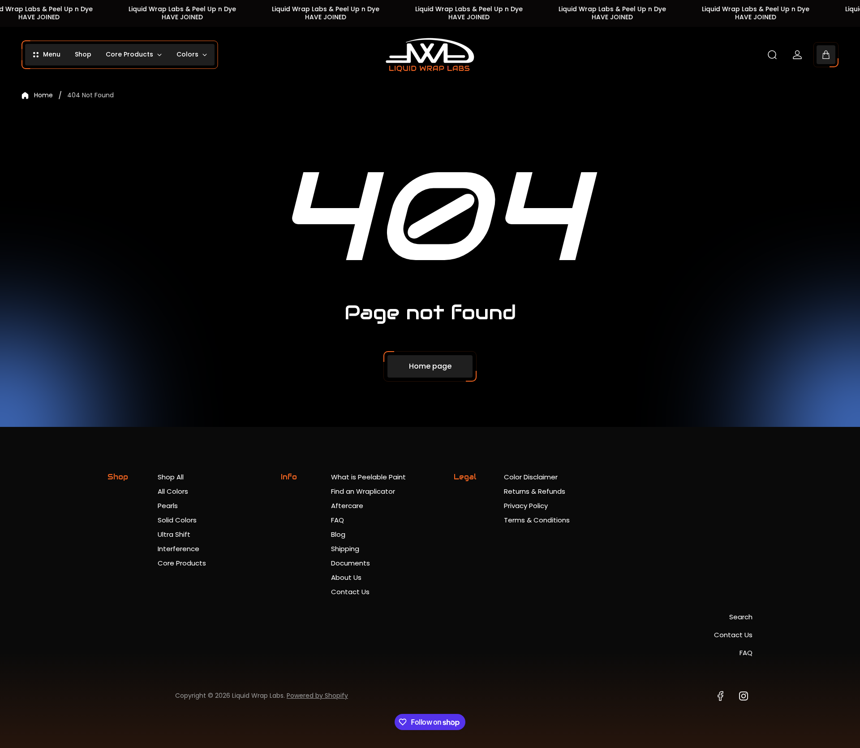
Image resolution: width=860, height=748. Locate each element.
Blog (338, 534)
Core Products (182, 563)
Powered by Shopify (317, 695)
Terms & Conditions (537, 520)
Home (43, 95)
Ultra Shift (174, 534)
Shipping (345, 548)
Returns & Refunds (534, 491)
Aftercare (347, 505)
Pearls (168, 505)
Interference (178, 548)
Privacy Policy (526, 505)
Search (740, 617)
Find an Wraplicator (363, 491)
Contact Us (350, 591)
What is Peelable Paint (368, 477)
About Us (346, 577)
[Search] (772, 55)
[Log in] (797, 55)
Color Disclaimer (531, 477)
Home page (430, 366)
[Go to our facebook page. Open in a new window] (720, 696)
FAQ (337, 520)
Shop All (171, 477)
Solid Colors (177, 520)
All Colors (173, 491)
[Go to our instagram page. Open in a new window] (743, 696)
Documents (350, 563)
